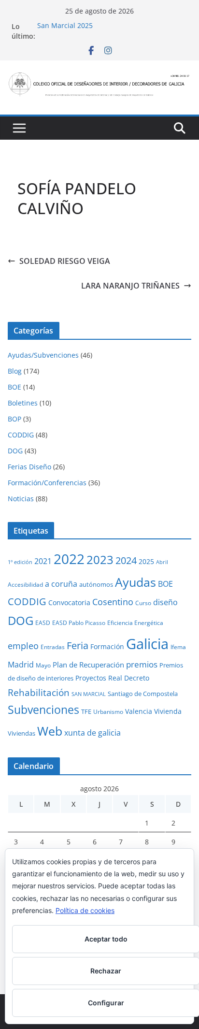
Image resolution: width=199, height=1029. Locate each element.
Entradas (53, 647)
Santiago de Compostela (143, 693)
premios (141, 664)
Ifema (178, 647)
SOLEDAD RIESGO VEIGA (64, 261)
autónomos (96, 584)
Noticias (21, 498)
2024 (126, 560)
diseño (165, 602)
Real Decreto (128, 677)
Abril (162, 562)
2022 (69, 559)
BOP (14, 418)
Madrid (21, 664)
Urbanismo (108, 711)
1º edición (20, 562)
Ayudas (135, 582)
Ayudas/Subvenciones (43, 355)
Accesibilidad (25, 584)
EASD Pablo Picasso (78, 622)
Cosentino (112, 602)
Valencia (138, 711)
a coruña (61, 584)
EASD (42, 622)
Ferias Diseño (29, 466)
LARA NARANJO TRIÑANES (130, 285)
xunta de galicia (92, 732)
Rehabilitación (39, 692)
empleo (23, 646)
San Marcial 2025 (65, 26)
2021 (43, 561)
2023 (100, 559)
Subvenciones (43, 709)
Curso (143, 603)
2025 (146, 561)
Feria (77, 645)
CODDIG (21, 434)
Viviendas (21, 733)
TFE (86, 711)
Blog (15, 371)
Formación (107, 646)
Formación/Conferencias (47, 482)
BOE (14, 386)
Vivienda (168, 711)
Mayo (43, 665)
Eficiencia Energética (135, 622)
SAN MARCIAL (88, 694)
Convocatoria (69, 602)
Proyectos (90, 677)
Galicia (147, 643)
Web (49, 731)
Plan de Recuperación (88, 664)
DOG (15, 450)
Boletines (23, 402)
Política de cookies (85, 910)
